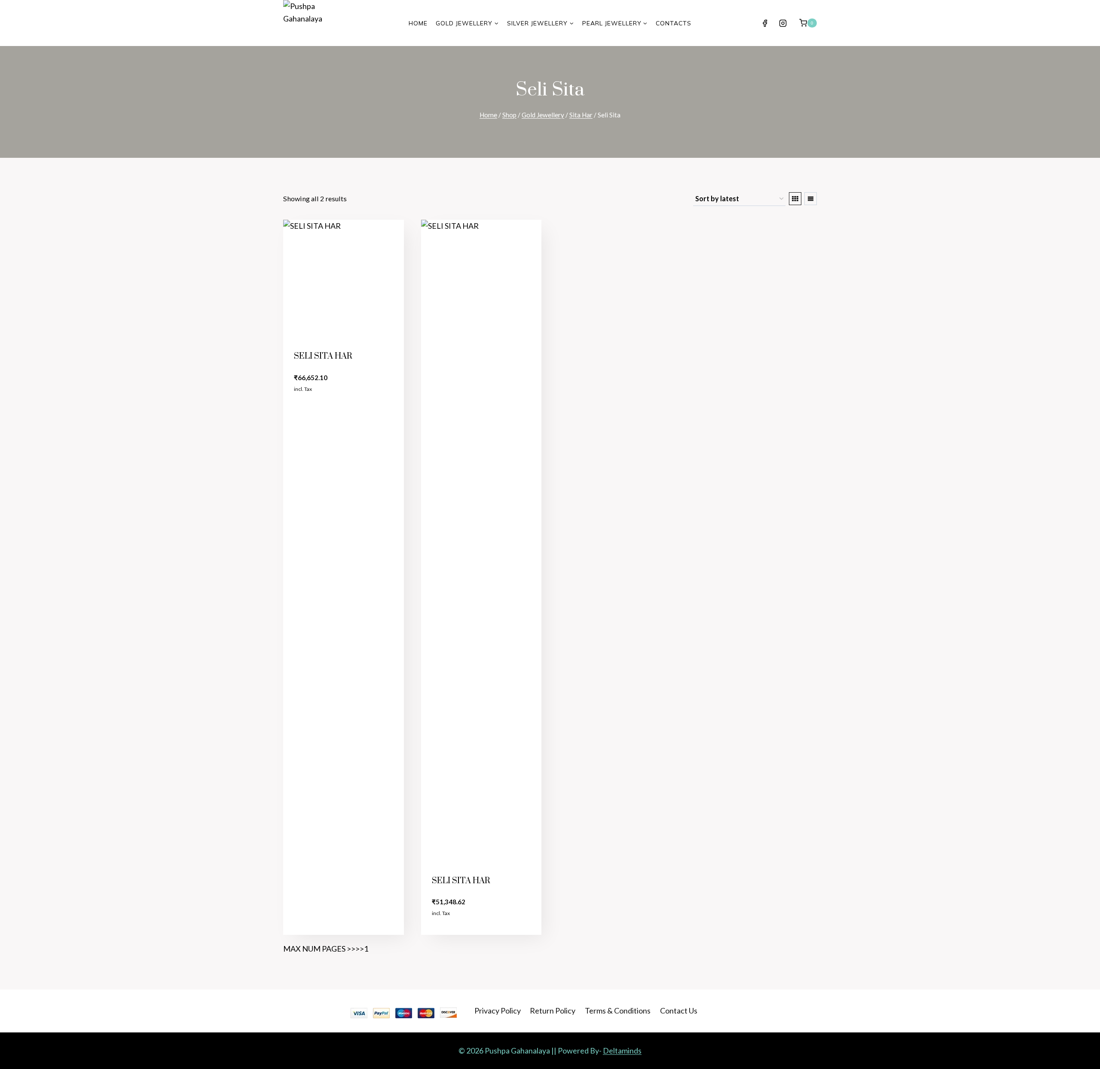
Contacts (673, 23)
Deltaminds (622, 1050)
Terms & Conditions (618, 1010)
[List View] (810, 198)
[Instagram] (783, 23)
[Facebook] (765, 23)
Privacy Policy (497, 1010)
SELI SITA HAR (323, 356)
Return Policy (552, 1010)
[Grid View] (795, 198)
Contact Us (678, 1010)
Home (418, 23)
